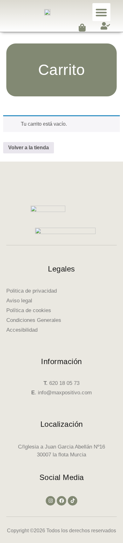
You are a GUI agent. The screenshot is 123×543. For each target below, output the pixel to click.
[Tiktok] (72, 501)
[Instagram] (50, 501)
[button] (101, 12)
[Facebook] (61, 501)
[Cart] (82, 27)
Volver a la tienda (28, 147)
